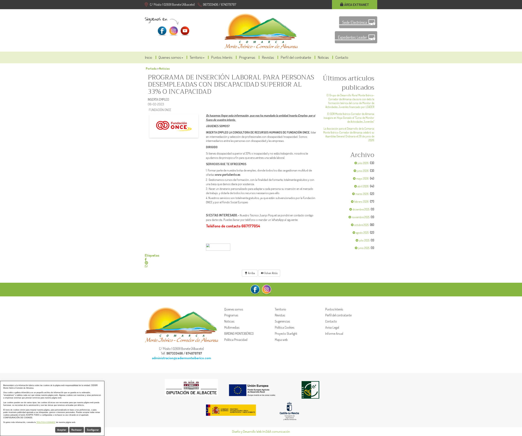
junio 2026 (362, 170)
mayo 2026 (362, 178)
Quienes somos (170, 57)
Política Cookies (284, 327)
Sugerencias (282, 321)
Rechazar (76, 429)
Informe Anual (334, 333)
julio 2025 (363, 240)
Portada (151, 68)
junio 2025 (363, 248)
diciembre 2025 (360, 209)
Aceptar (61, 429)
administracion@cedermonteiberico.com (181, 358)
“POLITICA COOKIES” (45, 422)
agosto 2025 (362, 232)
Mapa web (281, 340)
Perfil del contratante (296, 57)
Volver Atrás (271, 273)
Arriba (251, 273)
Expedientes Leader (352, 37)
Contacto (341, 57)
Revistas (268, 57)
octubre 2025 (361, 225)
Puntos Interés (221, 57)
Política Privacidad (235, 340)
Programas (247, 57)
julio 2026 (363, 163)
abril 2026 (363, 186)
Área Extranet (356, 4)
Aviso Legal (332, 327)
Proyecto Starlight (286, 333)
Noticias (323, 57)
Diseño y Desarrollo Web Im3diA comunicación (261, 431)
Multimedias (231, 327)
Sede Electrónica (354, 22)
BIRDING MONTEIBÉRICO (239, 333)
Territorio (196, 57)
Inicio (148, 57)
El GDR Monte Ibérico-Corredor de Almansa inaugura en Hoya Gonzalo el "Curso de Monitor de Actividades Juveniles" (349, 117)
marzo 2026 (362, 194)
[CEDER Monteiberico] (261, 30)
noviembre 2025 (360, 217)
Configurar (93, 429)
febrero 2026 (361, 201)
